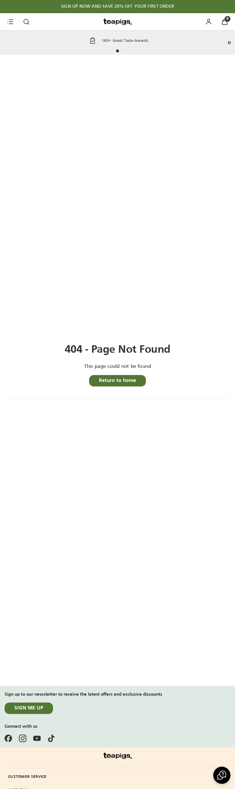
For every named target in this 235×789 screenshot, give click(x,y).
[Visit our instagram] (22, 738)
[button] (222, 775)
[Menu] (10, 21)
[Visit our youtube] (37, 738)
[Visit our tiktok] (51, 738)
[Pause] (229, 42)
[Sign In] (208, 21)
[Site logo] (117, 22)
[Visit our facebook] (8, 738)
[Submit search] (26, 21)
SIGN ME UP (28, 708)
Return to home (117, 380)
